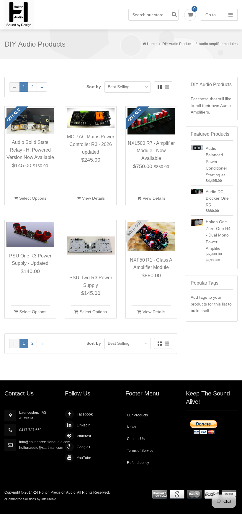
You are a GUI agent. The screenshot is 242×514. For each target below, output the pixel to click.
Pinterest (84, 436)
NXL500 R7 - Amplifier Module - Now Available (151, 151)
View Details (93, 198)
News (131, 427)
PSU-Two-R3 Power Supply (90, 281)
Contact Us (136, 439)
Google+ (84, 447)
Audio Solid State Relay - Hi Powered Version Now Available (30, 150)
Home (152, 44)
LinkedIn (84, 425)
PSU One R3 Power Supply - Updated (30, 259)
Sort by (93, 86)
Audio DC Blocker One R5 (217, 198)
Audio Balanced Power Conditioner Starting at (216, 161)
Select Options (32, 198)
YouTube (84, 458)
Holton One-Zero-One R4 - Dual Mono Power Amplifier (218, 235)
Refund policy (138, 463)
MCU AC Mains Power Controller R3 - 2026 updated (90, 144)
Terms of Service (140, 451)
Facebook (85, 414)
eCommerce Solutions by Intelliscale (30, 499)
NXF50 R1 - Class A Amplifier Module (151, 263)
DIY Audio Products (177, 44)
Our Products (137, 415)
